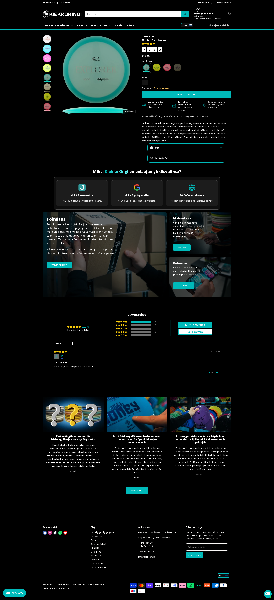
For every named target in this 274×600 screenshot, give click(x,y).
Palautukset (96, 555)
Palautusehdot (78, 584)
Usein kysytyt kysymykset (102, 532)
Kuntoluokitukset (98, 544)
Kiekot (81, 25)
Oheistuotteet (99, 25)
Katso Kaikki (137, 490)
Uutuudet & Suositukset (57, 25)
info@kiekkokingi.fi (205, 3)
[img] (60, 351)
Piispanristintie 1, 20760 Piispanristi (154, 537)
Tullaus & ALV (97, 563)
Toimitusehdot (63, 584)
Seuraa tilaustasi (98, 567)
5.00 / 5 (86, 326)
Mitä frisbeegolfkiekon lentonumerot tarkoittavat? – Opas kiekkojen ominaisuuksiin (137, 439)
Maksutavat (96, 551)
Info (129, 25)
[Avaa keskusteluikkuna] (268, 594)
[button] (148, 43)
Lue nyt (72, 471)
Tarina (93, 540)
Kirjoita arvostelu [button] (195, 324)
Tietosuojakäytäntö (96, 584)
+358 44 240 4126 (224, 3)
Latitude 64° (148, 36)
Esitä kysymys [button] (195, 331)
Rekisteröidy (194, 555)
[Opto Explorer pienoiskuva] (47, 39)
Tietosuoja (96, 559)
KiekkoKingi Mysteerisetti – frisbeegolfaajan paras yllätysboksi (73, 438)
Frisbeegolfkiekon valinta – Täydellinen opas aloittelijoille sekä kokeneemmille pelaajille (200, 439)
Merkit (118, 25)
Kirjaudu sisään (220, 25)
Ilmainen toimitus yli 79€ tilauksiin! (56, 3)
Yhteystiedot (96, 536)
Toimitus (95, 547)
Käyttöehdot (48, 584)
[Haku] (185, 14)
